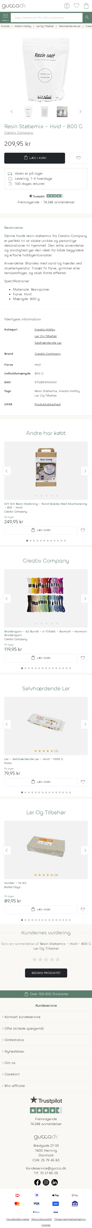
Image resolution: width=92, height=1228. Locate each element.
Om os (9, 1063)
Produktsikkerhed (48, 404)
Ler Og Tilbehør (46, 336)
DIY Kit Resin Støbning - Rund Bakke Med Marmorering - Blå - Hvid (45, 505)
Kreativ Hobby (45, 329)
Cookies (46, 1225)
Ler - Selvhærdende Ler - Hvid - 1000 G (33, 759)
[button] (12, 111)
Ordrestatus (14, 1040)
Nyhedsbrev (14, 1051)
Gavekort (12, 1074)
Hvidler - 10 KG (15, 883)
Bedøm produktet (46, 973)
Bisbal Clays (12, 887)
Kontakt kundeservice (22, 1017)
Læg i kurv (34, 158)
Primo (8, 763)
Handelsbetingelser (17, 1219)
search (87, 18)
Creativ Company (18, 132)
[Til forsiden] (14, 5)
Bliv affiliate (14, 1085)
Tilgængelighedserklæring (70, 1219)
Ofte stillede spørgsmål (24, 1028)
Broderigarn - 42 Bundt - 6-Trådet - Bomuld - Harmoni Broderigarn (45, 633)
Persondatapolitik (41, 1219)
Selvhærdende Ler (48, 343)
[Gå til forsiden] (46, 1136)
